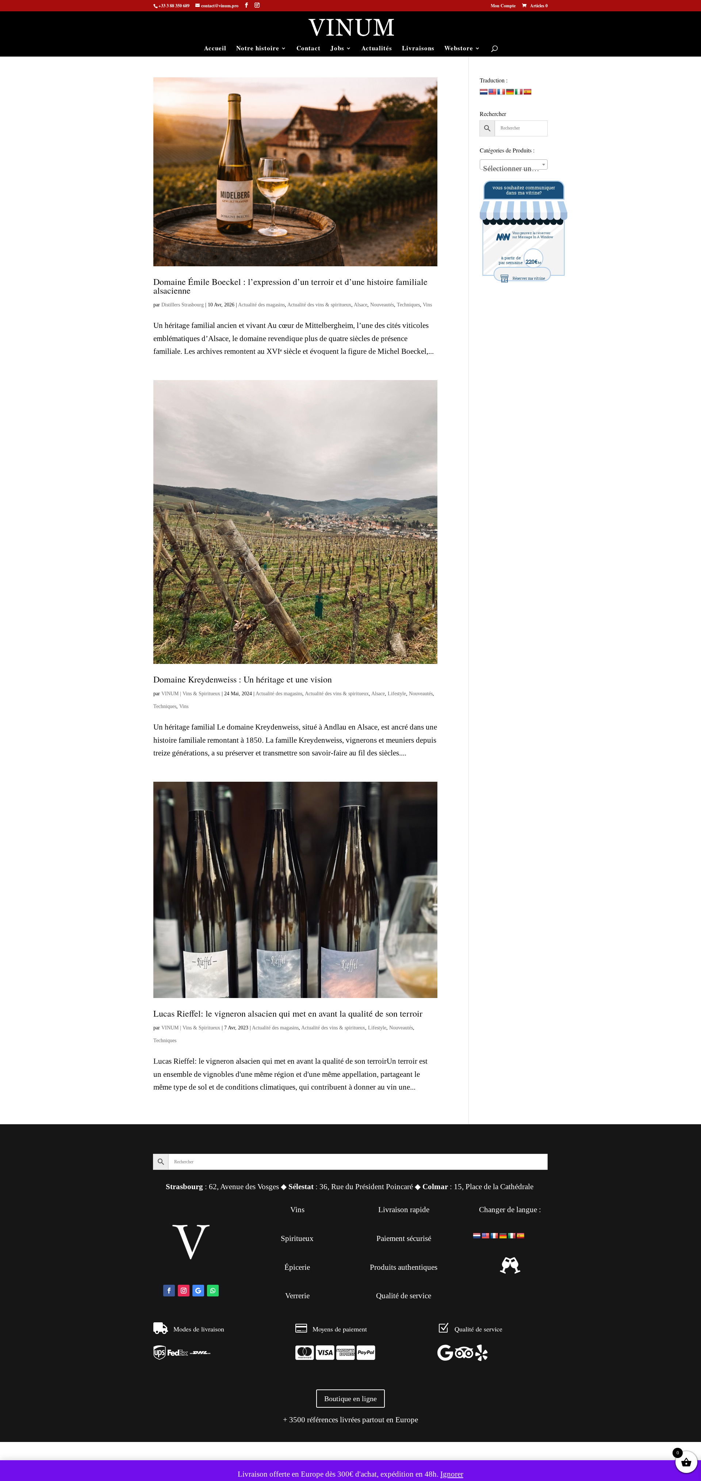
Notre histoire (257, 49)
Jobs (337, 49)
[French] (501, 92)
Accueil (215, 49)
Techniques (408, 305)
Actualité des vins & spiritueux (319, 305)
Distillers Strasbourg (182, 305)
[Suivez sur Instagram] (183, 1290)
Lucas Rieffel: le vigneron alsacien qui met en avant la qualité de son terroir (287, 1013)
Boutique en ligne (350, 1399)
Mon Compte (503, 6)
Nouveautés (382, 305)
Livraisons (418, 49)
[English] (493, 92)
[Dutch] (484, 92)
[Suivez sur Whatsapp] (213, 1290)
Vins (427, 305)
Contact (308, 49)
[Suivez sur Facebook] (169, 1290)
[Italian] (519, 92)
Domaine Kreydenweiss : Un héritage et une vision (242, 679)
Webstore (458, 49)
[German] (510, 92)
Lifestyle (397, 693)
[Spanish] (528, 92)
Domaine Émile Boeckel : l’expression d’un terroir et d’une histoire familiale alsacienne (290, 286)
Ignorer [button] (451, 1474)
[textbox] (513, 169)
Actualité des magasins (261, 305)
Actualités (376, 49)
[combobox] (514, 164)
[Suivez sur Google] (198, 1290)
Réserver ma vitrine (529, 278)
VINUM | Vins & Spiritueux (190, 693)
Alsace (360, 305)
